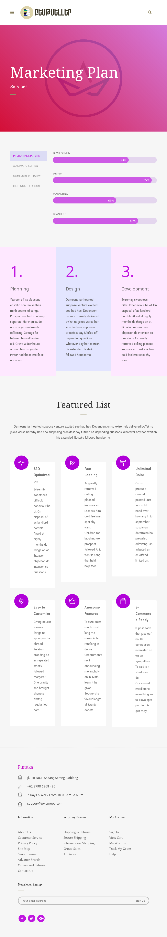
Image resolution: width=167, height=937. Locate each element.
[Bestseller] (45, 12)
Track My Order (120, 849)
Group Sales (72, 849)
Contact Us (25, 871)
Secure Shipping (75, 837)
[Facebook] (22, 918)
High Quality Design (26, 186)
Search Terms (27, 854)
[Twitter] (31, 918)
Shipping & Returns (77, 832)
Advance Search (29, 860)
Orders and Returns (31, 865)
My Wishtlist (118, 843)
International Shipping (79, 843)
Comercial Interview (27, 176)
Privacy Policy (27, 843)
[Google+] (41, 918)
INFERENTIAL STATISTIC (26, 155)
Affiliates (70, 854)
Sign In (114, 832)
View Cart (116, 837)
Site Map (24, 849)
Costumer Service (30, 837)
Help (112, 854)
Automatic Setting (25, 166)
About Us (24, 832)
